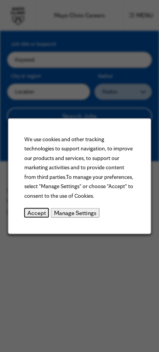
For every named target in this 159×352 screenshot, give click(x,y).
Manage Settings (75, 212)
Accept (36, 212)
